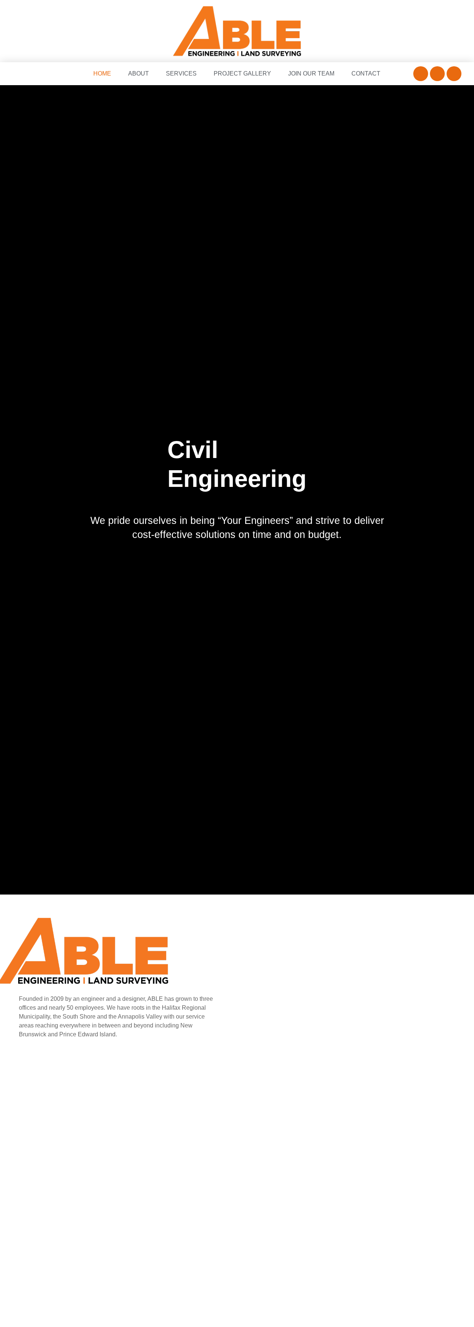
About (138, 73)
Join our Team (311, 73)
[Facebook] (420, 73)
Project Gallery (242, 73)
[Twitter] (437, 73)
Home (102, 73)
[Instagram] (454, 73)
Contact (365, 73)
